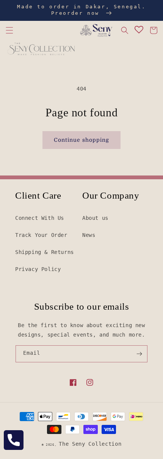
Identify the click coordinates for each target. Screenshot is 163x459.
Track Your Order (41, 235)
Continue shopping (81, 140)
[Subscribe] (139, 354)
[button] (9, 30)
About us (95, 218)
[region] (81, 10)
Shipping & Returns (44, 252)
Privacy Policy (38, 269)
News (88, 235)
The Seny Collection (90, 444)
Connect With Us (39, 218)
